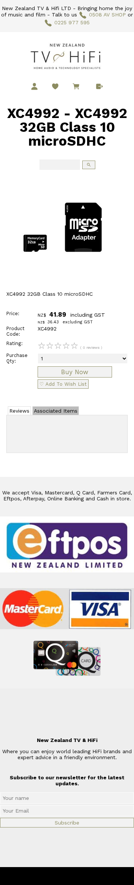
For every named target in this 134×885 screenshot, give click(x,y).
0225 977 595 (72, 22)
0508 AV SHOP (107, 15)
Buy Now (74, 372)
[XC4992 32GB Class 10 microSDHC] (62, 289)
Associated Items (55, 411)
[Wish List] (55, 86)
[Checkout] (99, 86)
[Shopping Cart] (77, 87)
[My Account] (34, 86)
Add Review (67, 432)
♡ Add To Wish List (63, 384)
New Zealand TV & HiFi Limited (87, 876)
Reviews (19, 411)
